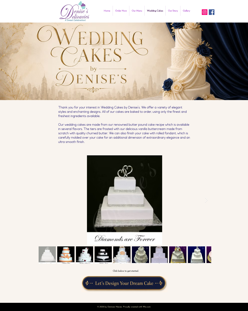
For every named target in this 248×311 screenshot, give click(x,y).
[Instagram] (204, 12)
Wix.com (147, 307)
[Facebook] (211, 12)
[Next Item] (206, 200)
